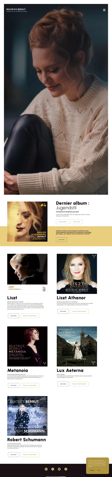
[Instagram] (52, 469)
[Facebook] (46, 469)
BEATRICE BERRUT (16, 9)
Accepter (92, 470)
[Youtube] (59, 469)
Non (99, 470)
